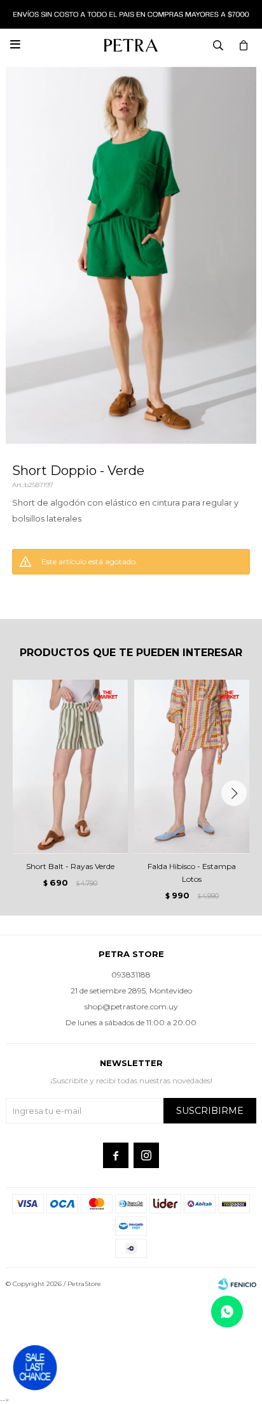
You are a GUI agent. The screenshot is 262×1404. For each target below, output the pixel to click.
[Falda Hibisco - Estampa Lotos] (191, 766)
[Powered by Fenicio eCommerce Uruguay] (237, 1284)
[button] (234, 793)
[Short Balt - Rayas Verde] (70, 766)
